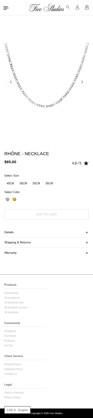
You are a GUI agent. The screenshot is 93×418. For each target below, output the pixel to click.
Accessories (11, 293)
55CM (36, 183)
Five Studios (56, 413)
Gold (14, 199)
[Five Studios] (46, 7)
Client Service (13, 356)
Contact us (10, 373)
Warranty (10, 252)
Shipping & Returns (17, 242)
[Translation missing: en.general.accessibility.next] (82, 82)
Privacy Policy (12, 397)
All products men (14, 302)
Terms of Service (14, 392)
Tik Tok (8, 345)
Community (12, 323)
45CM (10, 183)
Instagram (10, 331)
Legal (8, 384)
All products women (15, 307)
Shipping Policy (13, 369)
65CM (49, 183)
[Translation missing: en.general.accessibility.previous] (10, 82)
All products (11, 312)
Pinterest (9, 340)
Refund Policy (12, 364)
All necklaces (12, 297)
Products (10, 284)
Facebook (10, 335)
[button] (17, 410)
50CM (23, 183)
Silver (7, 199)
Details (9, 232)
